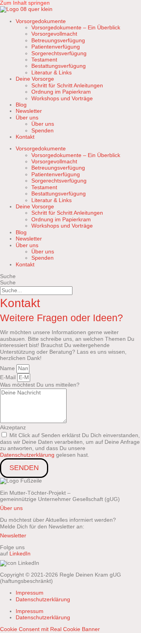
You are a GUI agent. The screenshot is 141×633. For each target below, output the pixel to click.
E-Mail (8, 377)
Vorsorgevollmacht (54, 34)
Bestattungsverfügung (58, 66)
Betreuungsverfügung (58, 40)
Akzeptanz (13, 427)
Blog (21, 105)
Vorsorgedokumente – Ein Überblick (75, 28)
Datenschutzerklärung (27, 455)
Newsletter (29, 111)
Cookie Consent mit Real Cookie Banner (50, 629)
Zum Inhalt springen (25, 3)
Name (8, 368)
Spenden (42, 131)
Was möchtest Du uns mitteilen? (40, 385)
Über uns (42, 124)
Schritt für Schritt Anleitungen (67, 86)
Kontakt (25, 137)
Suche (8, 276)
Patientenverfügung (55, 47)
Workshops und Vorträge (62, 98)
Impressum (29, 593)
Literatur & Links (51, 73)
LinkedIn (20, 554)
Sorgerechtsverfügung (59, 53)
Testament (44, 60)
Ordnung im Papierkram (61, 92)
